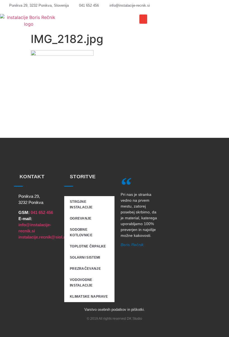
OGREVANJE (81, 218)
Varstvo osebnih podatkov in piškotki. (114, 309)
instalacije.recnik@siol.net (44, 237)
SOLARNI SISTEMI (85, 257)
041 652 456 (42, 212)
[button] (143, 19)
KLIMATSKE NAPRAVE (89, 297)
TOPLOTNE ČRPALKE (88, 246)
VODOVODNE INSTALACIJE (81, 282)
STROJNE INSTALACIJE (81, 204)
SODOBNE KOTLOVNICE (81, 232)
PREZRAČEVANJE (85, 269)
